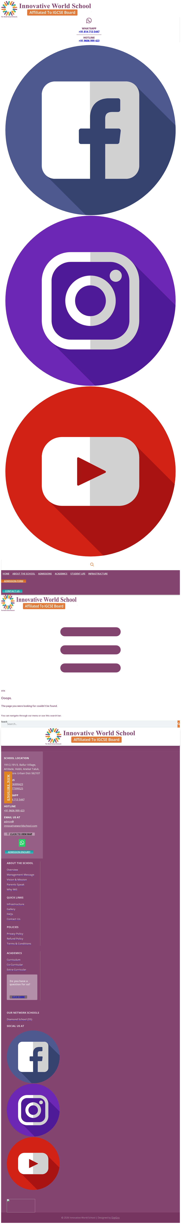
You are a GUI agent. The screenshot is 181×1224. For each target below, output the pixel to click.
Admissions (45, 573)
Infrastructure (98, 573)
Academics (61, 573)
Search (4, 721)
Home (6, 573)
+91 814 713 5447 (89, 31)
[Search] (178, 724)
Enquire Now (8, 787)
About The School (23, 573)
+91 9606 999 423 (89, 40)
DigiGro (115, 1217)
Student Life (77, 573)
